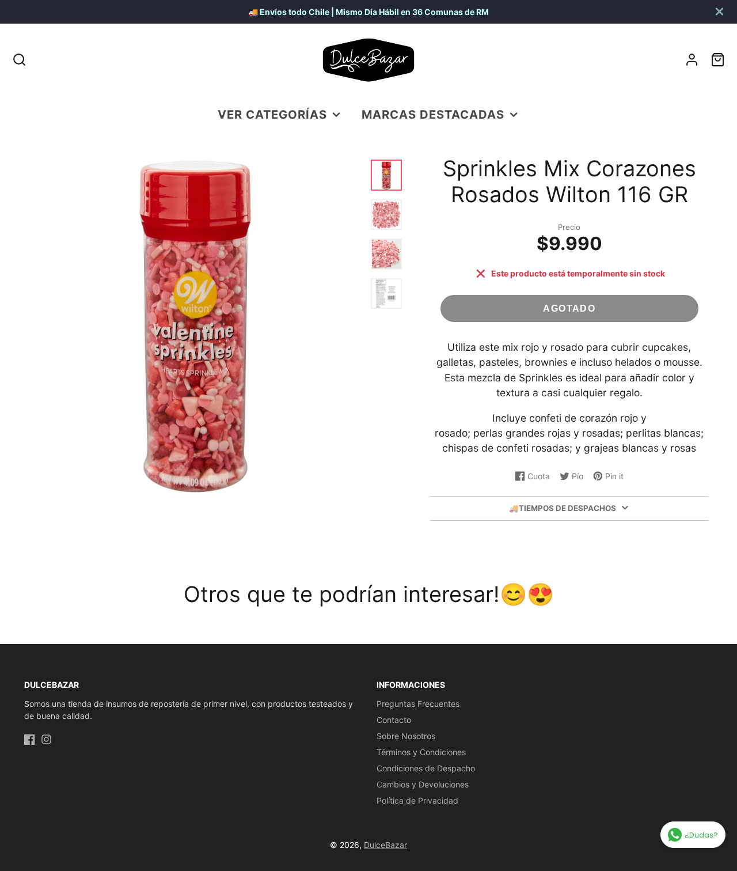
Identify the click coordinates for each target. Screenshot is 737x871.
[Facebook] (29, 739)
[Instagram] (46, 739)
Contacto (394, 720)
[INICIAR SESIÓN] (692, 59)
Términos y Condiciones (421, 752)
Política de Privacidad (417, 800)
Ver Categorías (272, 114)
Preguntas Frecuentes (418, 704)
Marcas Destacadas (433, 114)
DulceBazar (385, 845)
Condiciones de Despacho (426, 768)
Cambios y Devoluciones (423, 784)
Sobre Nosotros (406, 736)
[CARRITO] (718, 59)
